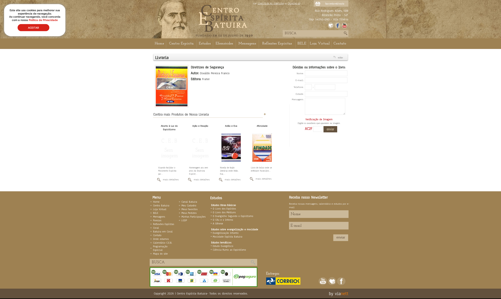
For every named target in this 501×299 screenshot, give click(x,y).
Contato (339, 43)
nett (344, 293)
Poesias (157, 220)
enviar (340, 237)
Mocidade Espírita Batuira (227, 236)
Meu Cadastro (188, 205)
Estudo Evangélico (223, 246)
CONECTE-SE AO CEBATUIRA (271, 3)
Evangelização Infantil (226, 233)
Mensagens (247, 43)
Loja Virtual (320, 43)
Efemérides (224, 43)
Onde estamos (161, 239)
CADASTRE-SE (294, 3)
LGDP (184, 220)
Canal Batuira (189, 202)
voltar (340, 57)
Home (159, 43)
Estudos (205, 43)
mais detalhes (171, 179)
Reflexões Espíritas (277, 43)
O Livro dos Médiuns (224, 212)
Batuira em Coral (163, 231)
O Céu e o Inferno (223, 220)
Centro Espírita (181, 43)
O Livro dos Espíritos (224, 208)
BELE (301, 43)
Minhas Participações (193, 217)
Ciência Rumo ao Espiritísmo (229, 250)
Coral (156, 228)
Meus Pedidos (188, 213)
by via (335, 293)
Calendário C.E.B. (162, 243)
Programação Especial (160, 248)
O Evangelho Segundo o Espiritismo (233, 216)
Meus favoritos (189, 209)
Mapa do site (160, 254)
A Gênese (218, 223)
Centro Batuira (161, 205)
